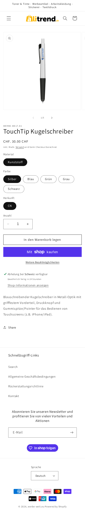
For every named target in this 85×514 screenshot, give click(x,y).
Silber (12, 179)
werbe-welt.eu (36, 506)
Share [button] (12, 327)
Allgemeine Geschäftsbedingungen (32, 376)
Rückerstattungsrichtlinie (26, 386)
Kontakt (13, 396)
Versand (20, 147)
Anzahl (7, 215)
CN (10, 206)
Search (13, 367)
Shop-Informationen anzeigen (28, 285)
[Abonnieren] (72, 432)
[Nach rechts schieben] (51, 117)
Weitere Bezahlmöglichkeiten (42, 262)
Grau (66, 179)
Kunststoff (15, 162)
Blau (30, 179)
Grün (48, 179)
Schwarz (14, 189)
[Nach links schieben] (33, 117)
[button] (8, 18)
